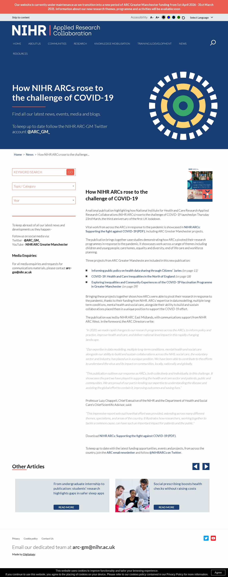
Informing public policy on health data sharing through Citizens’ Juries (136, 270)
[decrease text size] (152, 17)
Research (80, 43)
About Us (34, 43)
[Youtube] (212, 538)
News (183, 43)
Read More (66, 507)
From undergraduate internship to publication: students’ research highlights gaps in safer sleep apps (79, 488)
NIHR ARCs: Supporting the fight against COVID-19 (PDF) (137, 436)
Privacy (16, 538)
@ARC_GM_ (32, 240)
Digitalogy (29, 554)
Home (17, 43)
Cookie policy (31, 538)
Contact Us (48, 538)
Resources (20, 53)
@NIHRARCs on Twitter (165, 452)
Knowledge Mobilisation (112, 43)
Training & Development (155, 43)
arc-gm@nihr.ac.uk (94, 547)
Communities (57, 43)
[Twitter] (205, 538)
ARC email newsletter (121, 452)
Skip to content (21, 17)
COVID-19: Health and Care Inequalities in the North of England (133, 276)
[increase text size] (157, 17)
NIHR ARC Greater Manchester (47, 244)
